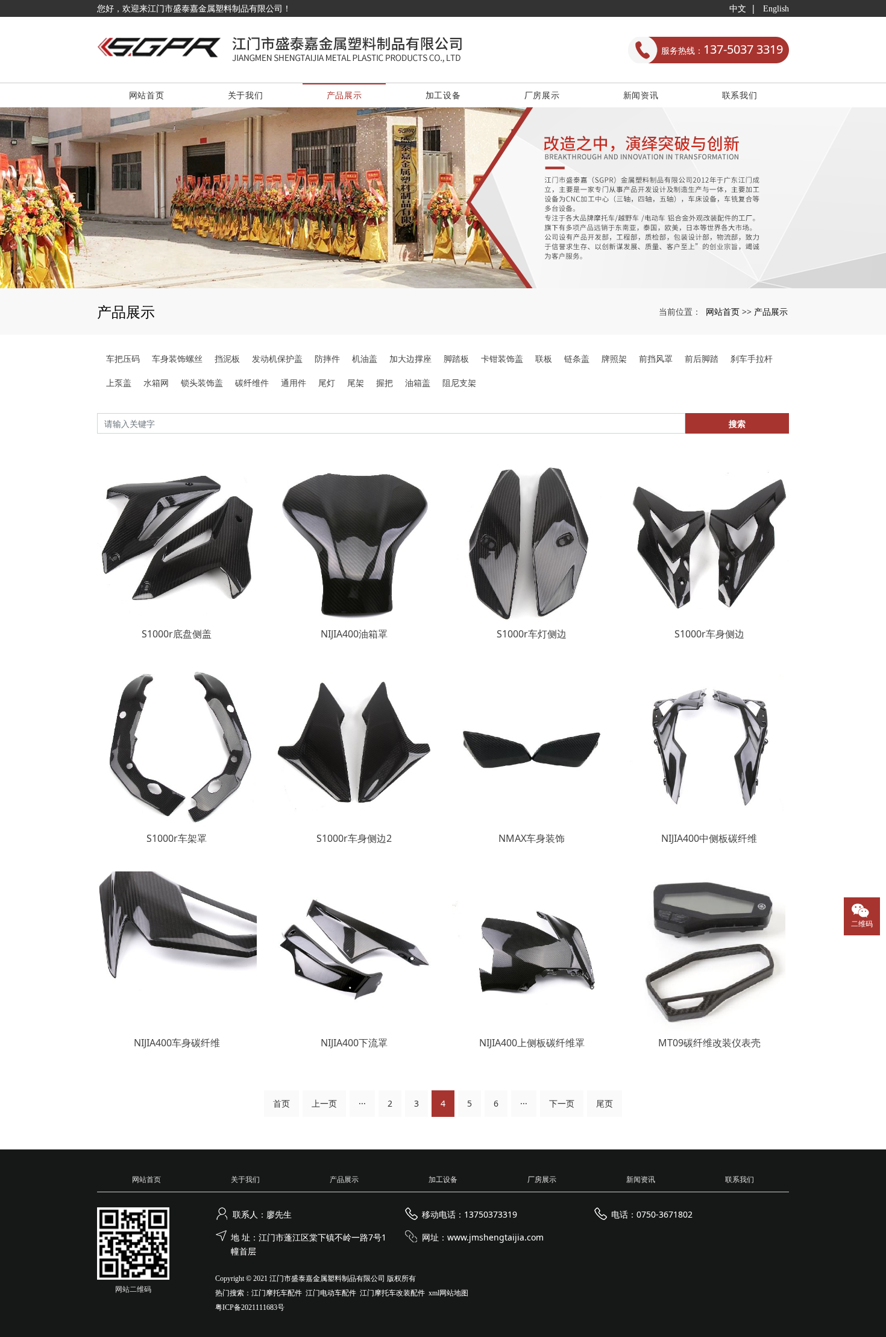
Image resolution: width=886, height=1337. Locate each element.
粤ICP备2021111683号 (249, 1307)
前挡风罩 (656, 358)
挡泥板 (227, 358)
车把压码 (123, 358)
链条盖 (576, 358)
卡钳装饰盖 (502, 358)
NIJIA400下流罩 (354, 1042)
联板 (543, 358)
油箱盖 (417, 382)
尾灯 (326, 382)
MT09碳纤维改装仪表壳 (709, 1042)
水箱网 (156, 382)
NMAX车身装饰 (531, 838)
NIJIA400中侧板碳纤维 (709, 838)
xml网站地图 (448, 1293)
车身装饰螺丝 (177, 358)
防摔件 (327, 358)
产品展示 (344, 95)
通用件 (293, 382)
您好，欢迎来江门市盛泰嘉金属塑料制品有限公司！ (194, 8)
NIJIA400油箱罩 (354, 633)
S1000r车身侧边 (709, 633)
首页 (281, 1103)
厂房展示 (542, 95)
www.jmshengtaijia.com (495, 1237)
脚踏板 (456, 358)
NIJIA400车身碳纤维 (177, 1042)
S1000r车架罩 (176, 838)
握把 (384, 382)
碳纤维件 (252, 382)
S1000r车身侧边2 (354, 838)
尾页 (604, 1103)
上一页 (324, 1103)
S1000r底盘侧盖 (177, 633)
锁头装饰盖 (202, 382)
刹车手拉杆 (751, 358)
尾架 (355, 382)
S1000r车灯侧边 (532, 633)
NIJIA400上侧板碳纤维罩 (532, 1042)
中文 (737, 8)
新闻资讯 (641, 95)
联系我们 (740, 95)
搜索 (737, 423)
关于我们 (245, 95)
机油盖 (364, 358)
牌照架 (614, 358)
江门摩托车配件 (276, 1293)
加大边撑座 (410, 358)
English (776, 8)
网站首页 (147, 95)
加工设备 (443, 95)
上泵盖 (118, 382)
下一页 (561, 1103)
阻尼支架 (459, 382)
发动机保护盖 (277, 358)
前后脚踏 (701, 358)
